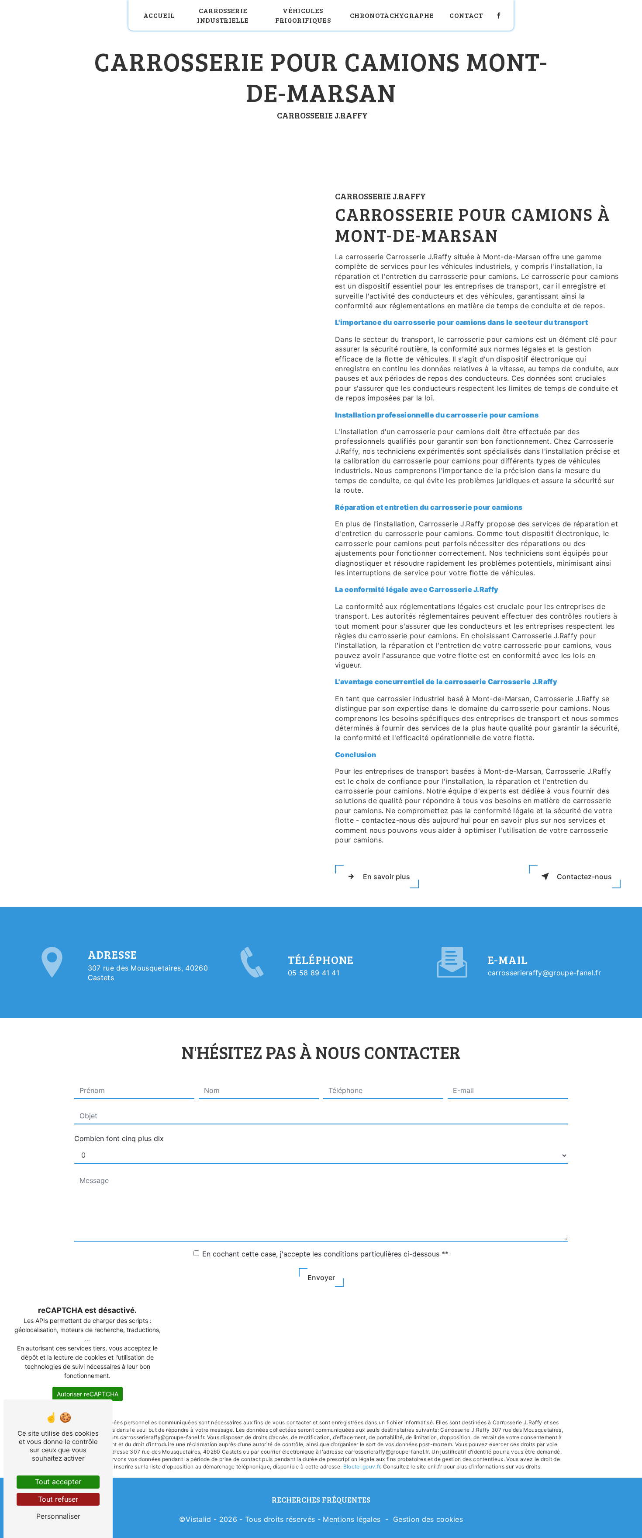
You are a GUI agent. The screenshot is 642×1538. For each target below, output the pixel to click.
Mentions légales (351, 1519)
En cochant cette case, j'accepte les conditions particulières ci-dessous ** (325, 1253)
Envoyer (321, 1277)
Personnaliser (58, 1516)
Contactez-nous (584, 876)
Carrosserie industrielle (223, 15)
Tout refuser (58, 1499)
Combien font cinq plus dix (119, 1138)
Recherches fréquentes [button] (321, 1499)
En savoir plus (386, 876)
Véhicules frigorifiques (303, 15)
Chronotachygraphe (392, 15)
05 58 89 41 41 (313, 972)
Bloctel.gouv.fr (361, 1466)
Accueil (158, 15)
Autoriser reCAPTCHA (87, 1394)
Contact (466, 15)
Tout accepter (58, 1481)
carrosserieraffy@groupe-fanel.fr (544, 972)
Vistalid (198, 1519)
